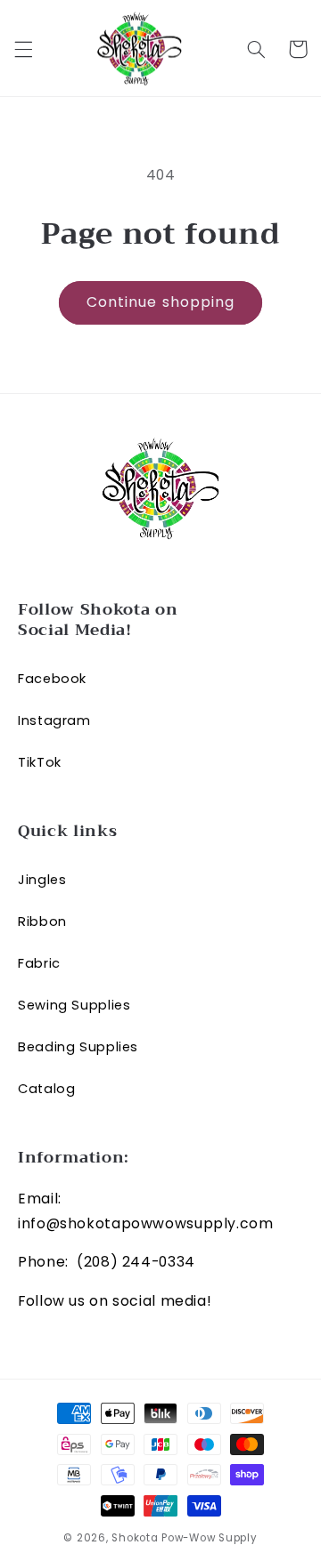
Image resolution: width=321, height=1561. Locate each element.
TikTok (40, 762)
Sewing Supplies (74, 1005)
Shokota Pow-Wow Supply (184, 1538)
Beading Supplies (78, 1047)
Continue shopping (160, 302)
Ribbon (42, 921)
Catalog (46, 1089)
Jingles (42, 880)
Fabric (39, 963)
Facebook (52, 679)
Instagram (54, 720)
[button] (23, 48)
